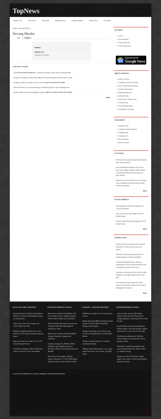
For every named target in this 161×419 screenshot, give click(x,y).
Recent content (124, 142)
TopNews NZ (123, 136)
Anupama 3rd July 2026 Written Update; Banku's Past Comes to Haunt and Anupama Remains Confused (132, 358)
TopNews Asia (123, 126)
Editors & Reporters (125, 93)
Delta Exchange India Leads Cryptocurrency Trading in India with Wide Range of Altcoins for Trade (62, 326)
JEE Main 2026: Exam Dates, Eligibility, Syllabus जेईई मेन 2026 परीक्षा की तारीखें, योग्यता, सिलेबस (42, 92)
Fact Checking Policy (126, 106)
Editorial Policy (124, 96)
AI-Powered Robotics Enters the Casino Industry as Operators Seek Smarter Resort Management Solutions (131, 285)
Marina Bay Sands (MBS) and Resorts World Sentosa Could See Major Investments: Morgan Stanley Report (98, 323)
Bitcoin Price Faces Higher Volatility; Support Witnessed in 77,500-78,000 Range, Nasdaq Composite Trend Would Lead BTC (62, 358)
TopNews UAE (123, 132)
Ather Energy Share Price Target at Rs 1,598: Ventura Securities (26, 325)
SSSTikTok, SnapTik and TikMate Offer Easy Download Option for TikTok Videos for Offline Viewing (131, 348)
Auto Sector (32, 20)
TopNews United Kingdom (128, 129)
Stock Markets (124, 39)
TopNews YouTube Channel (128, 82)
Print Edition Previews (126, 109)
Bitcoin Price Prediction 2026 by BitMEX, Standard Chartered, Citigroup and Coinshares (62, 336)
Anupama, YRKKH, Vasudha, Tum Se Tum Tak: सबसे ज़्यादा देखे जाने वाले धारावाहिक (39, 82)
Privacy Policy (123, 103)
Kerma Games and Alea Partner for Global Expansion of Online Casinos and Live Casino (130, 246)
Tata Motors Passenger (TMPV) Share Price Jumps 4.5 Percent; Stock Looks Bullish (28, 350)
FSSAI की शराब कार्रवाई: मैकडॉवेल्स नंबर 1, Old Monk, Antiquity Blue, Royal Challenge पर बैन (41, 73)
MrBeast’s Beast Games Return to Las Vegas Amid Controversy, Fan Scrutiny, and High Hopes (97, 351)
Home (15, 28)
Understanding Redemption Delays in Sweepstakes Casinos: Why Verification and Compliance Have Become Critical (131, 264)
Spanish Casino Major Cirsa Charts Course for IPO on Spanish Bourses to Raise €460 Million (97, 333)
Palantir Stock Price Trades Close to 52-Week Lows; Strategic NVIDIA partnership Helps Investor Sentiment (131, 183)
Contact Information (126, 89)
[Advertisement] (80, 391)
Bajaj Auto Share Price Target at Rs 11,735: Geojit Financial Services (28, 342)
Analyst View (17, 20)
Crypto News (93, 20)
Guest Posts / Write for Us (127, 99)
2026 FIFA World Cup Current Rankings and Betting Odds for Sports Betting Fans (41, 87)
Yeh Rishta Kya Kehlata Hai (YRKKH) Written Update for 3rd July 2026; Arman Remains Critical (131, 338)
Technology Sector (125, 46)
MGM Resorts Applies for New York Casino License (97, 315)
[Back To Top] (146, 411)
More (108, 97)
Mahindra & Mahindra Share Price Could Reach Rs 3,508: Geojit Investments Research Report (28, 333)
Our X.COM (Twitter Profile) (128, 86)
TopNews (26, 10)
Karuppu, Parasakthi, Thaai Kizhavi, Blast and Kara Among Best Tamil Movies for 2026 (42, 78)
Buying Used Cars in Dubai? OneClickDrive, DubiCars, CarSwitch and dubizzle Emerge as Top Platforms (28, 316)
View (19, 38)
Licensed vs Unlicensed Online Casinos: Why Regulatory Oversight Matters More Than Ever (131, 275)
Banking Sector (60, 20)
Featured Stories (124, 42)
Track (27, 38)
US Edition (107, 20)
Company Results (77, 20)
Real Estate (45, 20)
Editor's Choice (124, 79)
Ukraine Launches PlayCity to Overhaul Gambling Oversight (96, 342)
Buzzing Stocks (124, 139)
